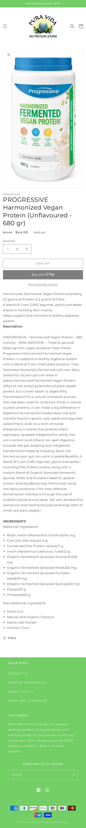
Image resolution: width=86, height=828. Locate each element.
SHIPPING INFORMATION (27, 682)
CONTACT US (18, 673)
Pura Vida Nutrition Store (37, 822)
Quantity (9, 240)
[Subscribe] (73, 775)
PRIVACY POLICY (20, 691)
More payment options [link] (43, 284)
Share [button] (12, 638)
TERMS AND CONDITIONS (27, 700)
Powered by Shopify (59, 822)
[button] (5, 26)
